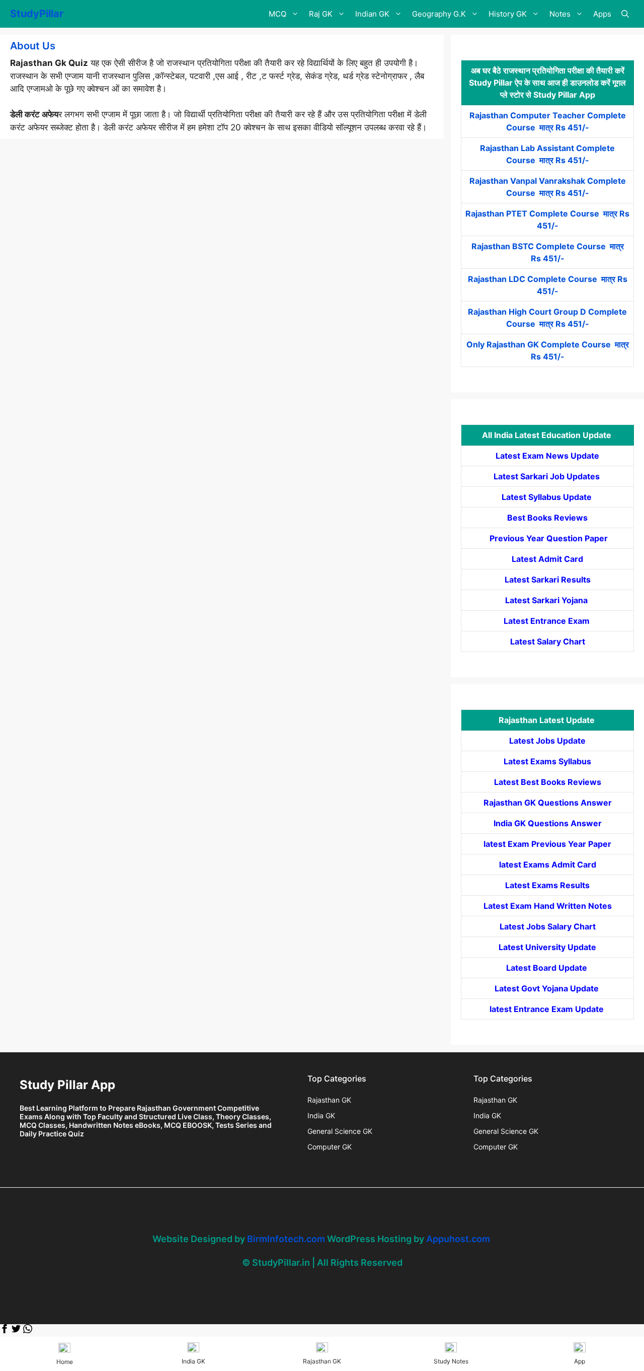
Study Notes (451, 1361)
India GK (321, 1115)
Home (64, 1361)
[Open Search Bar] (625, 14)
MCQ (277, 14)
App (579, 1361)
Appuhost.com (458, 1239)
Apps (602, 14)
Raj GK (321, 14)
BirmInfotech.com (286, 1239)
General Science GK (339, 1131)
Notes (560, 14)
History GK (508, 14)
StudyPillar (36, 14)
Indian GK (372, 14)
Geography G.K (439, 14)
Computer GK (329, 1146)
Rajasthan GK (329, 1100)
